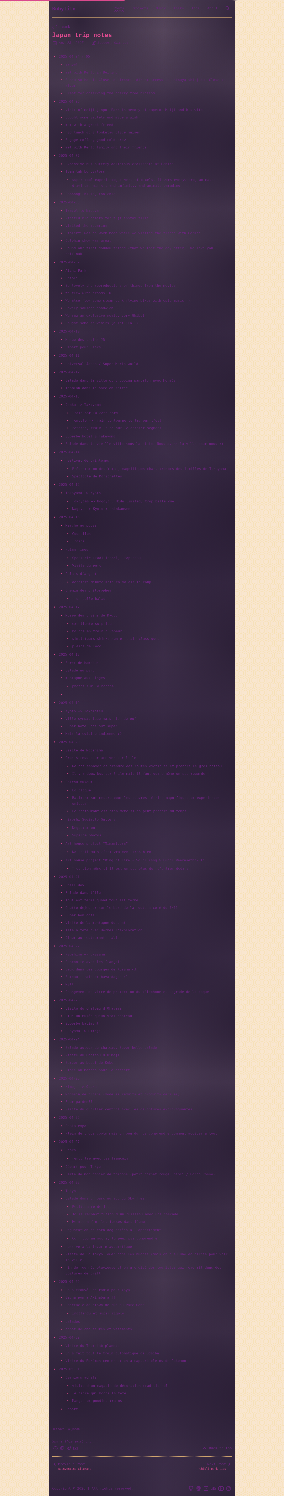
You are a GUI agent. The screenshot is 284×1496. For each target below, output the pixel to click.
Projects (140, 8)
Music (161, 8)
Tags (195, 8)
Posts (119, 8)
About (212, 8)
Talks (179, 8)
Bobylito (63, 9)
